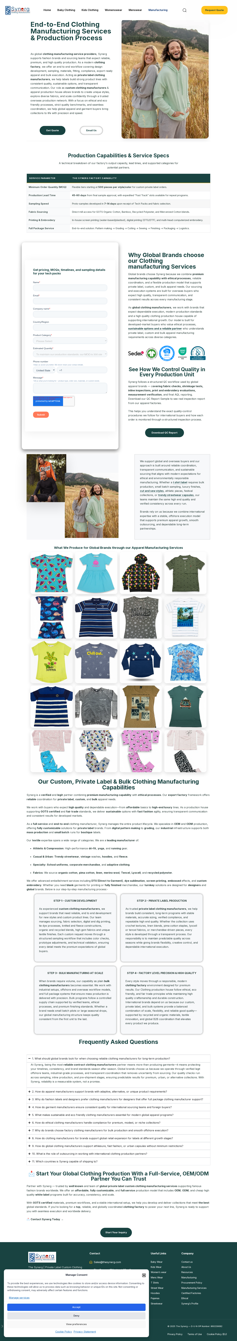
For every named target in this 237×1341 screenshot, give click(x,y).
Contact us (187, 1261)
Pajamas (155, 1298)
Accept (76, 1307)
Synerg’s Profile (189, 1303)
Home (47, 10)
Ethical (184, 1298)
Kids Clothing (90, 10)
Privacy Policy (175, 1334)
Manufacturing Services (194, 1288)
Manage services (19, 1297)
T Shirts (155, 1282)
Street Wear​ (157, 1288)
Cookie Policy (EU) (217, 1334)
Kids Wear (156, 1267)
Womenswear (113, 10)
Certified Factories (191, 1293)
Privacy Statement (85, 1331)
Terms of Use (195, 1334)
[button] (144, 1275)
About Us (186, 1267)
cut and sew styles (152, 490)
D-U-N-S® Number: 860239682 (206, 1326)
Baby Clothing (66, 10)
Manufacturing (158, 10)
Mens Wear (157, 1277)
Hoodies (155, 1293)
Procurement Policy (191, 1282)
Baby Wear (157, 1261)
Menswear (135, 10)
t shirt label (180, 482)
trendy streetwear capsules (176, 495)
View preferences (76, 1324)
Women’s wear (158, 1272)
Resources (187, 1272)
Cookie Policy (63, 1331)
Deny (76, 1315)
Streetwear (157, 1303)
